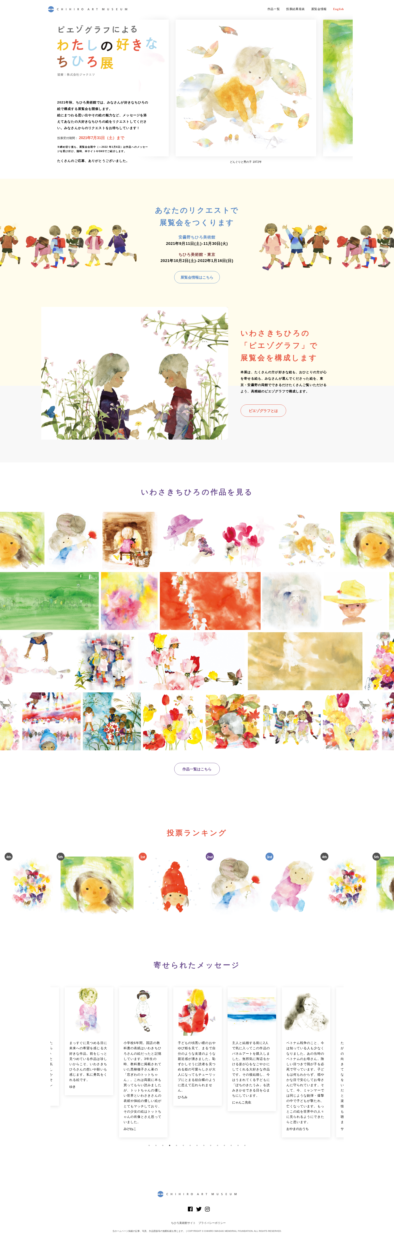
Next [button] (347, 1062)
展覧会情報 (319, 9)
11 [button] (217, 1145)
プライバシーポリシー (212, 1223)
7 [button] (190, 1145)
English (338, 9)
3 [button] (163, 1145)
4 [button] (169, 1145)
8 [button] (197, 1145)
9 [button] (204, 1145)
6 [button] (183, 1145)
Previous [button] (47, 1062)
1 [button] (149, 1145)
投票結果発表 (295, 9)
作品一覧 (273, 9)
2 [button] (156, 1145)
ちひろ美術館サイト (183, 1223)
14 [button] (238, 1145)
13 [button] (231, 1145)
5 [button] (176, 1145)
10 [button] (210, 1145)
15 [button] (245, 1145)
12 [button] (224, 1145)
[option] (245, 92)
